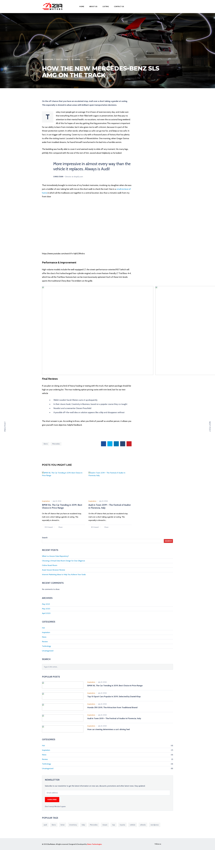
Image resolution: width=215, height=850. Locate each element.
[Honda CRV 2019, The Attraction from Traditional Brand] (62, 707)
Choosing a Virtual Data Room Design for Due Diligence (63, 561)
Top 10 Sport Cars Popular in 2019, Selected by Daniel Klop (114, 696)
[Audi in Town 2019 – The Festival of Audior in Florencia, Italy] (62, 718)
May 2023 (46, 604)
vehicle (132, 825)
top (113, 825)
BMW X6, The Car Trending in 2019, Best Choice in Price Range (115, 685)
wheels (143, 825)
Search (44, 538)
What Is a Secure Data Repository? (55, 556)
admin (77, 59)
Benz (46, 444)
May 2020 (46, 609)
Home (81, 6)
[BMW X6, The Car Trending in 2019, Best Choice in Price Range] (62, 685)
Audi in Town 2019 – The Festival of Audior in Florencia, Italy (114, 718)
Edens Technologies (94, 844)
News (44, 637)
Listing (106, 6)
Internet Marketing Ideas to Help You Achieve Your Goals (64, 574)
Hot (43, 628)
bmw (62, 825)
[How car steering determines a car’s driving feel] (62, 729)
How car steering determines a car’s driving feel (108, 729)
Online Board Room (49, 565)
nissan (104, 825)
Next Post (210, 426)
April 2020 (46, 613)
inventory (73, 825)
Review (45, 641)
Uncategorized (47, 651)
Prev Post (5, 426)
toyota (122, 825)
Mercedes (56, 444)
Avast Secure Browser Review (53, 570)
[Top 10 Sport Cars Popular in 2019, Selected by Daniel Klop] (62, 696)
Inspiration (47, 59)
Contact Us (119, 6)
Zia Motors (51, 844)
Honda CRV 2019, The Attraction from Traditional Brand (112, 707)
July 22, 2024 (62, 59)
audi (45, 825)
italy (83, 825)
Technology (46, 646)
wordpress (155, 825)
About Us (93, 6)
